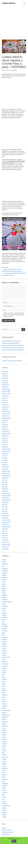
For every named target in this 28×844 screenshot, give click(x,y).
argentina (4, 575)
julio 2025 (4, 398)
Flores (3, 677)
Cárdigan (4, 612)
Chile (3, 632)
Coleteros (4, 639)
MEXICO (4, 719)
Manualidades (5, 715)
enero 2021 (5, 491)
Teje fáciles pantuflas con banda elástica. (13, 347)
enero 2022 (5, 469)
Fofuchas (4, 679)
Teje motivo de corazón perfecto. (10, 343)
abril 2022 (4, 462)
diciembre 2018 (6, 544)
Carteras (4, 615)
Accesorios (5, 564)
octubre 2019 (5, 524)
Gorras (3, 683)
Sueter (3, 788)
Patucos (4, 750)
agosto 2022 (5, 453)
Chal (3, 621)
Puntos (4, 766)
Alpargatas (5, 568)
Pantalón (4, 739)
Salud (3, 777)
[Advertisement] (14, 21)
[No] (26, 840)
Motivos (4, 730)
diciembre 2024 (6, 411)
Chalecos (4, 624)
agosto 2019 (5, 528)
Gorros (3, 686)
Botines (4, 590)
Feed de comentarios (7, 832)
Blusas (3, 581)
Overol (3, 737)
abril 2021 (4, 484)
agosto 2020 (5, 502)
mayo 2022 (5, 460)
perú (3, 752)
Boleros (4, 584)
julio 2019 (4, 531)
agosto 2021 (5, 477)
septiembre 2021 (6, 475)
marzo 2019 (5, 540)
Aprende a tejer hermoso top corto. (11, 341)
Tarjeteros (4, 792)
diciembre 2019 (6, 520)
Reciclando (5, 768)
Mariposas (4, 717)
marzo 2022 (5, 464)
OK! (14, 841)
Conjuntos (4, 646)
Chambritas (5, 626)
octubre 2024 (5, 415)
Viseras (4, 810)
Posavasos (5, 757)
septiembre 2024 (6, 418)
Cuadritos (4, 652)
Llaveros (4, 701)
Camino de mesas (6, 601)
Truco (3, 799)
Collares (4, 641)
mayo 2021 (5, 482)
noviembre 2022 (6, 449)
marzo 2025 (5, 404)
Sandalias (4, 779)
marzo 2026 (5, 382)
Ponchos (4, 754)
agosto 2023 (5, 435)
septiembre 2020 (6, 500)
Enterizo (4, 670)
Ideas (3, 692)
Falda (3, 675)
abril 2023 (4, 444)
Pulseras (4, 761)
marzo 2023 (5, 446)
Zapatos (4, 817)
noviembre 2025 (6, 391)
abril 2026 (4, 380)
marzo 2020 (5, 513)
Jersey (3, 697)
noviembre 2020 (6, 495)
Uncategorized (6, 805)
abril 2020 (4, 511)
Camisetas (4, 606)
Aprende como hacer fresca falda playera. (13, 349)
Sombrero (4, 785)
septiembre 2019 (6, 526)
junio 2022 (4, 458)
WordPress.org (6, 834)
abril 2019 (4, 537)
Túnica (3, 801)
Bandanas (4, 577)
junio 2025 (4, 400)
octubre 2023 (5, 431)
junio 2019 (4, 533)
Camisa (4, 604)
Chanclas (4, 628)
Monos (3, 728)
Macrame (4, 703)
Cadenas (4, 597)
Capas (3, 610)
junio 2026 (4, 375)
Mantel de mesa (6, 710)
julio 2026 (4, 373)
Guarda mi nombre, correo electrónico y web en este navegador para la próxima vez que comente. (13, 314)
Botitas (4, 593)
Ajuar (3, 566)
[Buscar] (23, 329)
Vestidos (4, 808)
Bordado (4, 588)
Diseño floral (5, 664)
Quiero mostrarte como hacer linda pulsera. (13, 345)
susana (4, 360)
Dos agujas (5, 666)
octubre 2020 (5, 497)
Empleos (4, 668)
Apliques (4, 573)
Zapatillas (4, 812)
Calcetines (4, 599)
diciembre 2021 (6, 471)
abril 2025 (4, 402)
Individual (4, 695)
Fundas (4, 681)
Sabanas (4, 774)
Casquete (4, 617)
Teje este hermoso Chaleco (15, 360)
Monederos (5, 726)
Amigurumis (5, 570)
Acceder (4, 827)
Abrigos (4, 561)
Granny (4, 688)
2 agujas (4, 559)
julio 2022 (4, 455)
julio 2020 (4, 504)
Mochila (4, 723)
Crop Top (4, 650)
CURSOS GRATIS (8, 3)
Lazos (3, 699)
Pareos (4, 746)
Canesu (4, 608)
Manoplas (4, 706)
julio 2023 (4, 438)
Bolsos (3, 586)
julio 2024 (4, 422)
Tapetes (6, 267)
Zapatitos (4, 814)
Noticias (4, 734)
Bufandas (4, 595)
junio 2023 (4, 440)
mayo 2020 (5, 509)
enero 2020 (5, 517)
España (4, 672)
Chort (3, 635)
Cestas (4, 619)
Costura (4, 648)
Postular (4, 759)
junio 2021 (4, 480)
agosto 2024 (5, 420)
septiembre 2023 (6, 433)
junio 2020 (4, 506)
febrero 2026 (5, 384)
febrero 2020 (5, 515)
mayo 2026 (5, 378)
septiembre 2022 (6, 451)
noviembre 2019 (6, 522)
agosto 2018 (5, 548)
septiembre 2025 (6, 393)
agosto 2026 (5, 371)
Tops (3, 794)
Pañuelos (4, 743)
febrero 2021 (5, 489)
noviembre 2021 (6, 473)
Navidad (4, 732)
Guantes (4, 690)
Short (3, 781)
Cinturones (5, 637)
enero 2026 (5, 387)
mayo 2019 (5, 535)
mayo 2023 (5, 442)
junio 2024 (4, 424)
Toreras (4, 797)
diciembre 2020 (6, 493)
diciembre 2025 (6, 389)
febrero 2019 (5, 542)
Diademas (4, 661)
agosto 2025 (5, 395)
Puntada (4, 763)
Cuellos (4, 659)
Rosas (3, 772)
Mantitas (4, 712)
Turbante (4, 803)
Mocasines (5, 721)
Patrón (3, 748)
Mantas (4, 708)
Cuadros (4, 655)
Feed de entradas (6, 829)
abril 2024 (4, 429)
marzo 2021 (5, 486)
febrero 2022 (5, 466)
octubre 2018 (5, 546)
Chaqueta (4, 630)
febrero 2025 (5, 407)
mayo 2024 (5, 426)
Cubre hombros (6, 657)
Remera (4, 770)
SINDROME (5, 783)
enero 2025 (5, 409)
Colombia (4, 644)
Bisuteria (4, 579)
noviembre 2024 (6, 413)
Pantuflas (4, 741)
